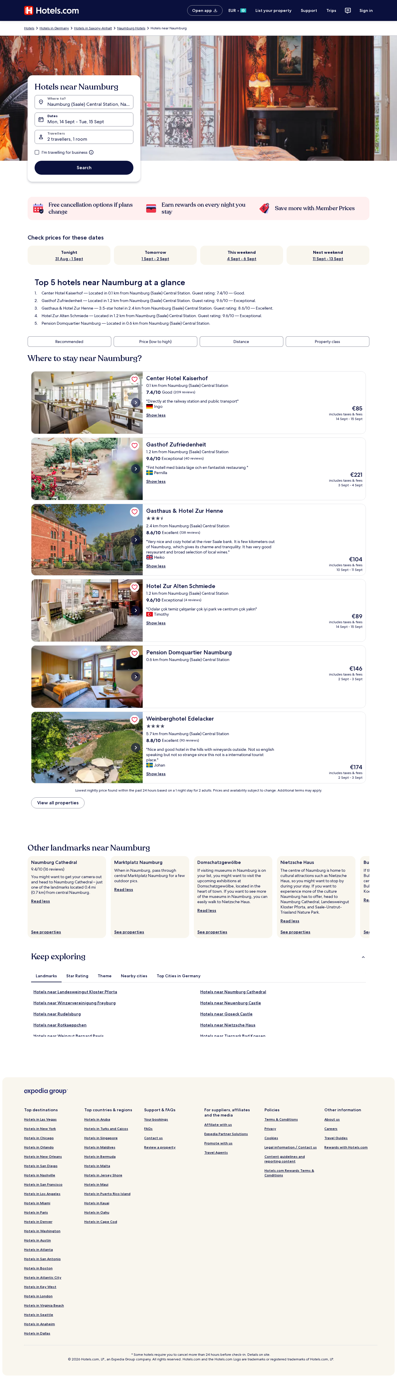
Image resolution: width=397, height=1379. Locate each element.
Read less (40, 901)
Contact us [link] (153, 1138)
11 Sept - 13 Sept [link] (328, 258)
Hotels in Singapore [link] (101, 1138)
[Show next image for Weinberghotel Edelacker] (135, 747)
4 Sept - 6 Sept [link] (241, 258)
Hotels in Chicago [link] (39, 1138)
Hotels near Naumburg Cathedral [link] (233, 991)
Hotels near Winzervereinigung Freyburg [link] (74, 1002)
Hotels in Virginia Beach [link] (44, 1305)
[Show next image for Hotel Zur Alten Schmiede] (135, 610)
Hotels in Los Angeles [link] (42, 1194)
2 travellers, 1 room (67, 139)
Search (84, 167)
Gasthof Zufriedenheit (62, 300)
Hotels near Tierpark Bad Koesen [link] (233, 1036)
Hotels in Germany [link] (54, 28)
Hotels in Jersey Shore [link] (103, 1175)
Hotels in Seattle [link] (38, 1314)
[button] (198, 956)
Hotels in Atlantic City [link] (42, 1277)
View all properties (57, 802)
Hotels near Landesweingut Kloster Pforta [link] (75, 991)
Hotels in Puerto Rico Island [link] (107, 1194)
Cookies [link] (271, 1138)
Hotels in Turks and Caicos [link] (106, 1128)
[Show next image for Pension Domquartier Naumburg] (135, 676)
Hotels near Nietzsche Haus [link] (227, 1025)
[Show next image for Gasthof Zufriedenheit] (135, 469)
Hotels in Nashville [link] (39, 1175)
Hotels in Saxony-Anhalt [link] (93, 28)
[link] (134, 379)
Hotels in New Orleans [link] (43, 1156)
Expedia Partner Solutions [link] (226, 1134)
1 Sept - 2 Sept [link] (155, 258)
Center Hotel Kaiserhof (62, 293)
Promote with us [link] (218, 1143)
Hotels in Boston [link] (38, 1268)
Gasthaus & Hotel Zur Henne (67, 308)
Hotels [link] (29, 28)
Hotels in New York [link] (40, 1128)
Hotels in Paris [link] (36, 1212)
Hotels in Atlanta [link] (38, 1249)
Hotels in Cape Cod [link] (100, 1221)
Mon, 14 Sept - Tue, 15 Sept (75, 122)
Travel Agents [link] (216, 1152)
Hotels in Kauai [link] (96, 1203)
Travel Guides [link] (336, 1138)
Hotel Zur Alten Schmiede (65, 315)
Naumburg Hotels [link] (131, 28)
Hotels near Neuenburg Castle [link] (230, 1002)
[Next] (369, 897)
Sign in (366, 10)
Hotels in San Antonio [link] (42, 1259)
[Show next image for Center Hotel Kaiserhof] (135, 402)
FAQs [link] (148, 1128)
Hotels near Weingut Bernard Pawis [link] (68, 1036)
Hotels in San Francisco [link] (43, 1184)
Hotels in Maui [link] (96, 1184)
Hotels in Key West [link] (40, 1287)
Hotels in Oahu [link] (96, 1212)
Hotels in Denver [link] (38, 1221)
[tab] (46, 975)
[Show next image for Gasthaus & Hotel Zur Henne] (135, 539)
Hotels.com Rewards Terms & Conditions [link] (289, 1172)
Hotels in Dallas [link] (37, 1333)
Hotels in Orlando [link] (39, 1147)
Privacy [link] (270, 1128)
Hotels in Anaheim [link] (39, 1324)
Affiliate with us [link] (218, 1124)
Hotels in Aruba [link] (97, 1119)
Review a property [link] (160, 1147)
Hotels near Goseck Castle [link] (226, 1014)
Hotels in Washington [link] (42, 1231)
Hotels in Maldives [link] (99, 1147)
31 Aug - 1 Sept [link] (69, 258)
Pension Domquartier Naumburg (71, 323)
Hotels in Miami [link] (37, 1203)
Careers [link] (330, 1128)
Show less (156, 415)
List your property (273, 10)
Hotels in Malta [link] (97, 1166)
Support (309, 10)
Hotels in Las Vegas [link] (40, 1119)
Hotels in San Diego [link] (41, 1166)
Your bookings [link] (156, 1119)
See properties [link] (46, 932)
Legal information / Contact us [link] (290, 1147)
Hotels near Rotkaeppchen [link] (60, 1025)
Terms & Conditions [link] (281, 1119)
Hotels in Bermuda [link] (100, 1156)
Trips (331, 10)
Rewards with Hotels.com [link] (346, 1147)
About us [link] (332, 1119)
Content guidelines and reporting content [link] (284, 1158)
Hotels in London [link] (38, 1296)
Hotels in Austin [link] (37, 1240)
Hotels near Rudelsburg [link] (57, 1014)
